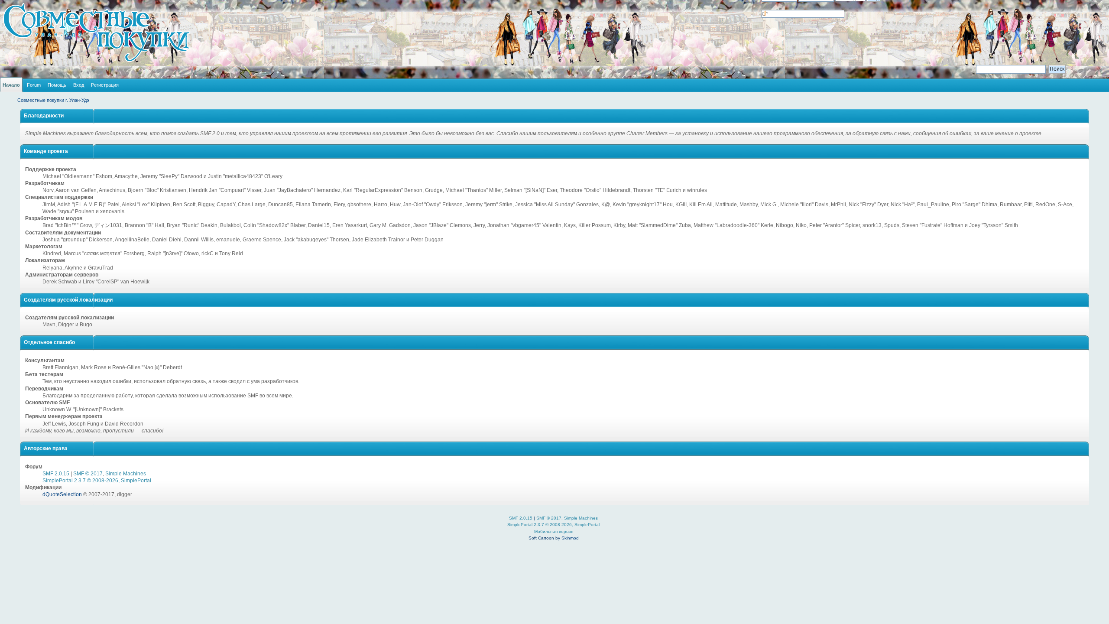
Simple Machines (125, 474)
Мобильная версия (553, 531)
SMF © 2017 (88, 474)
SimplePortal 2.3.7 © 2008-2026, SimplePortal (96, 481)
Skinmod (570, 538)
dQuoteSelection (62, 494)
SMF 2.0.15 (55, 474)
